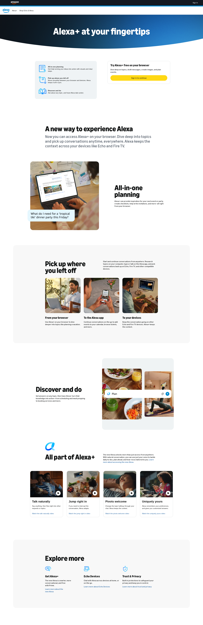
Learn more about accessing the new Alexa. (128, 460)
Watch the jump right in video (79, 513)
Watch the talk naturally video (43, 513)
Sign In (195, 3)
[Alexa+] (6, 10)
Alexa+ (14, 11)
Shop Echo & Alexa (26, 11)
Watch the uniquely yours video (153, 513)
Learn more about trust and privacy (137, 586)
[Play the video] (58, 493)
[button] (46, 484)
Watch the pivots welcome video (117, 513)
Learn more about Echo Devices (97, 586)
